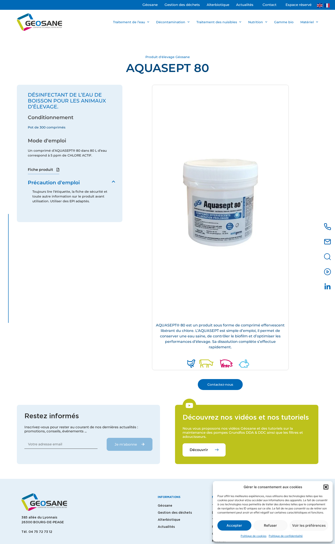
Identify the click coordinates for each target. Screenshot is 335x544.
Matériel (307, 22)
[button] (326, 487)
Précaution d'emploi (54, 183)
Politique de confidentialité (286, 536)
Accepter (234, 525)
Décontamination (170, 22)
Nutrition (255, 22)
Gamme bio (284, 22)
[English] (320, 5)
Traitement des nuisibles (216, 22)
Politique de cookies (253, 536)
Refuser (270, 525)
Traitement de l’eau (129, 22)
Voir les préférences (309, 525)
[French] (328, 5)
